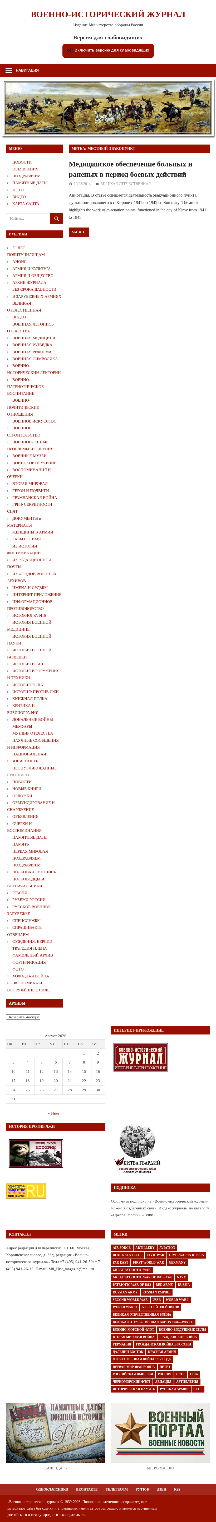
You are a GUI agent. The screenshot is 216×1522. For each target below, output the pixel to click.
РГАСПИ (19, 893)
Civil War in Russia (186, 1255)
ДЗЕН (161, 1489)
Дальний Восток (128, 1352)
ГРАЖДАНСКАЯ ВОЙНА (34, 497)
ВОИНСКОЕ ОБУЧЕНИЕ (34, 463)
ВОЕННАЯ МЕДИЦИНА (34, 338)
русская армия (174, 1389)
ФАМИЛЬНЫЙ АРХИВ (32, 955)
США (194, 1374)
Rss (177, 1489)
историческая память (134, 1389)
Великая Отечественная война (142, 1314)
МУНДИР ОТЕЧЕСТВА (32, 733)
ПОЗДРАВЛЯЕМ (26, 176)
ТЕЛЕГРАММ (117, 1489)
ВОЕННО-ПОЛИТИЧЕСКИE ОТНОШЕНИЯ (23, 407)
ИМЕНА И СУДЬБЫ (30, 588)
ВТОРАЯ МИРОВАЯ (30, 483)
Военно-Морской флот (133, 1329)
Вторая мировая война (134, 1337)
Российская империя (133, 1374)
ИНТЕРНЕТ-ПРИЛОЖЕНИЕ (36, 594)
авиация (163, 1382)
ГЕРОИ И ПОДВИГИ (30, 491)
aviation (167, 1248)
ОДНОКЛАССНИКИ (52, 1489)
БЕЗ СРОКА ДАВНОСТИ (34, 289)
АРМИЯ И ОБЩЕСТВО (32, 275)
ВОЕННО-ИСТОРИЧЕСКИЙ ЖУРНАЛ (108, 14)
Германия (122, 1344)
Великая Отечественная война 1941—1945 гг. (153, 1322)
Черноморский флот (131, 1382)
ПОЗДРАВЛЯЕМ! (27, 865)
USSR (157, 1300)
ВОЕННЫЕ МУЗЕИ (29, 456)
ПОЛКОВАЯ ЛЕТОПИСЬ (34, 872)
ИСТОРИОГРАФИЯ (29, 615)
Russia (184, 1285)
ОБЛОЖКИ (22, 796)
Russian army (125, 1292)
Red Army (164, 1285)
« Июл (53, 1113)
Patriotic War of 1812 (132, 1285)
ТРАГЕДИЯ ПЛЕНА (29, 948)
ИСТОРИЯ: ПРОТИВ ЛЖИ (35, 692)
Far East (120, 1262)
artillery (145, 1248)
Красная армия (162, 1352)
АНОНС (19, 261)
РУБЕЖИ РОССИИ (29, 900)
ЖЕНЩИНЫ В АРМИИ (32, 532)
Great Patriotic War (132, 1270)
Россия (164, 1374)
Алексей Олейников (160, 1307)
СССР (180, 1374)
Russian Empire (156, 1292)
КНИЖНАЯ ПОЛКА (29, 699)
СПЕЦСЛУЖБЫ (26, 920)
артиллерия (187, 1382)
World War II (125, 1307)
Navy (181, 1277)
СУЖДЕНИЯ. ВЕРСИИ (32, 941)
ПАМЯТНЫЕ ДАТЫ (29, 183)
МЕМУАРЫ (22, 726)
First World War (148, 1262)
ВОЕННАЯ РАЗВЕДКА (32, 345)
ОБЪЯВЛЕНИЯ (25, 169)
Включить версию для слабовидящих (111, 50)
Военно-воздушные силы (182, 1329)
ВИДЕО (19, 197)
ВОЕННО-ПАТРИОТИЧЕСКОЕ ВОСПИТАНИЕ (25, 387)
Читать (78, 232)
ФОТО (18, 190)
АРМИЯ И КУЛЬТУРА (31, 269)
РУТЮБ (142, 1489)
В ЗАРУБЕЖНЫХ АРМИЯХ (36, 296)
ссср (197, 1389)
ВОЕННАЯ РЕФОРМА (32, 352)
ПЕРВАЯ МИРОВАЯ (30, 851)
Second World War (130, 1300)
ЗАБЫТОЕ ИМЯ (26, 539)
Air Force (122, 1248)
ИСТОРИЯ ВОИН (27, 664)
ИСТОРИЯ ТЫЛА (27, 685)
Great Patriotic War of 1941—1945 (142, 1277)
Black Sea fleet (127, 1255)
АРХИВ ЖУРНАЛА (29, 282)
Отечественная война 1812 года (142, 1359)
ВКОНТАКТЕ (87, 1489)
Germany (177, 1262)
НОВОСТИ (22, 162)
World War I (177, 1300)
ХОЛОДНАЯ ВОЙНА (30, 976)
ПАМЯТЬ (20, 844)
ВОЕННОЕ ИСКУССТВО (34, 421)
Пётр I (165, 1367)
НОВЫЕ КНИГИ (26, 789)
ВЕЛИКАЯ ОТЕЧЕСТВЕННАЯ (125, 184)
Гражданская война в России (163, 1344)
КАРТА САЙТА (25, 204)
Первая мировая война (134, 1367)
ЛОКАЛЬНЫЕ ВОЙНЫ (32, 719)
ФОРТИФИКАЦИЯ (29, 962)
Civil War (155, 1255)
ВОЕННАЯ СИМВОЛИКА (35, 359)
